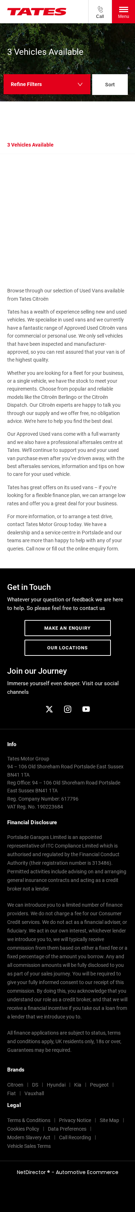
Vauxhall (34, 1093)
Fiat (11, 1093)
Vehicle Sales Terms (29, 1146)
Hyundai (56, 1085)
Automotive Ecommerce (87, 1172)
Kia (77, 1085)
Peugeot (99, 1085)
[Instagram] (67, 709)
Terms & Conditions (28, 1120)
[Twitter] (49, 709)
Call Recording (75, 1137)
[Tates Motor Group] (36, 11)
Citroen (15, 1085)
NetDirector (32, 1172)
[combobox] (110, 85)
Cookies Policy (23, 1129)
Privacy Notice (75, 1120)
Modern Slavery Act (28, 1137)
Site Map (109, 1120)
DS (35, 1085)
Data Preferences (67, 1129)
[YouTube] (86, 709)
